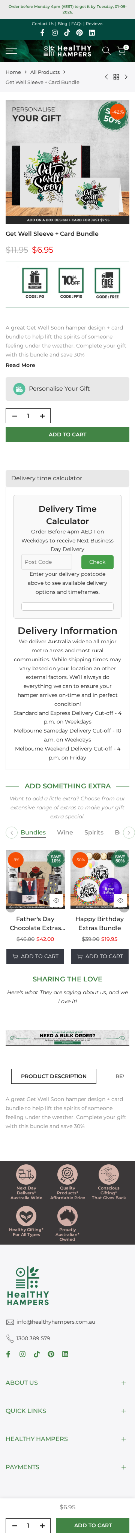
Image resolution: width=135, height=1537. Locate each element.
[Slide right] (129, 833)
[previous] (11, 907)
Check (97, 562)
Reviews (94, 23)
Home (13, 72)
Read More (20, 365)
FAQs (76, 23)
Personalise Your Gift (58, 388)
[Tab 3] (94, 832)
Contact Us (43, 23)
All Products (45, 72)
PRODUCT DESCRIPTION (54, 1076)
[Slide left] (12, 833)
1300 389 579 (33, 1338)
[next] (124, 907)
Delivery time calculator (46, 478)
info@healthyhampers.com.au (55, 1321)
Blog (63, 23)
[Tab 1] (33, 832)
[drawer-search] (106, 50)
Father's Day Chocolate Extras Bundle (35, 924)
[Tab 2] (65, 832)
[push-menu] (11, 50)
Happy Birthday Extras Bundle (99, 923)
